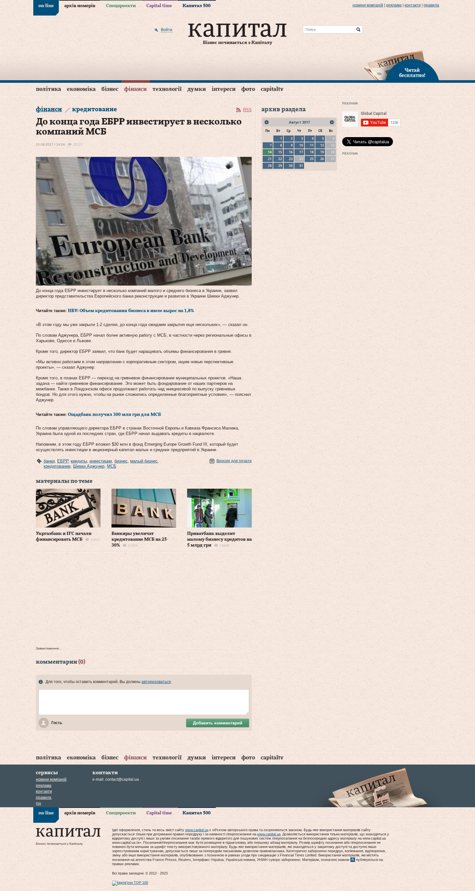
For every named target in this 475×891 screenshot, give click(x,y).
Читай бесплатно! (412, 73)
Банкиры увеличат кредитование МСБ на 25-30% (139, 539)
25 (312, 159)
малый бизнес (144, 461)
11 (312, 145)
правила (431, 5)
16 (291, 152)
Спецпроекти (121, 6)
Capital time (159, 6)
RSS (247, 109)
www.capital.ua (196, 830)
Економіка (81, 89)
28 (270, 165)
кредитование (57, 466)
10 (301, 145)
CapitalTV (272, 89)
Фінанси (135, 89)
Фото (248, 89)
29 (280, 165)
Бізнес (109, 89)
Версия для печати (234, 461)
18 (312, 152)
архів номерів (79, 6)
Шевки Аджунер (88, 466)
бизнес (121, 461)
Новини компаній (368, 5)
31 (301, 165)
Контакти (413, 5)
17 (301, 152)
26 (322, 159)
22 (280, 159)
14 (270, 152)
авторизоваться (156, 681)
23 (291, 159)
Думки (196, 89)
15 (280, 152)
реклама (394, 5)
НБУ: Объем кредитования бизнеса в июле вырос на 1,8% (131, 311)
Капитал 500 (197, 6)
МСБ (111, 466)
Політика (48, 89)
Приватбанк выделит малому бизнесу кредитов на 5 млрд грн (219, 539)
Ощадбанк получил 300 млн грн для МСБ (114, 414)
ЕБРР (62, 461)
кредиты (79, 461)
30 (291, 165)
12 (322, 145)
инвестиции (101, 461)
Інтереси (224, 89)
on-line (46, 6)
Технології (167, 89)
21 (270, 159)
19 (322, 152)
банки (49, 461)
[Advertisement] (144, 601)
